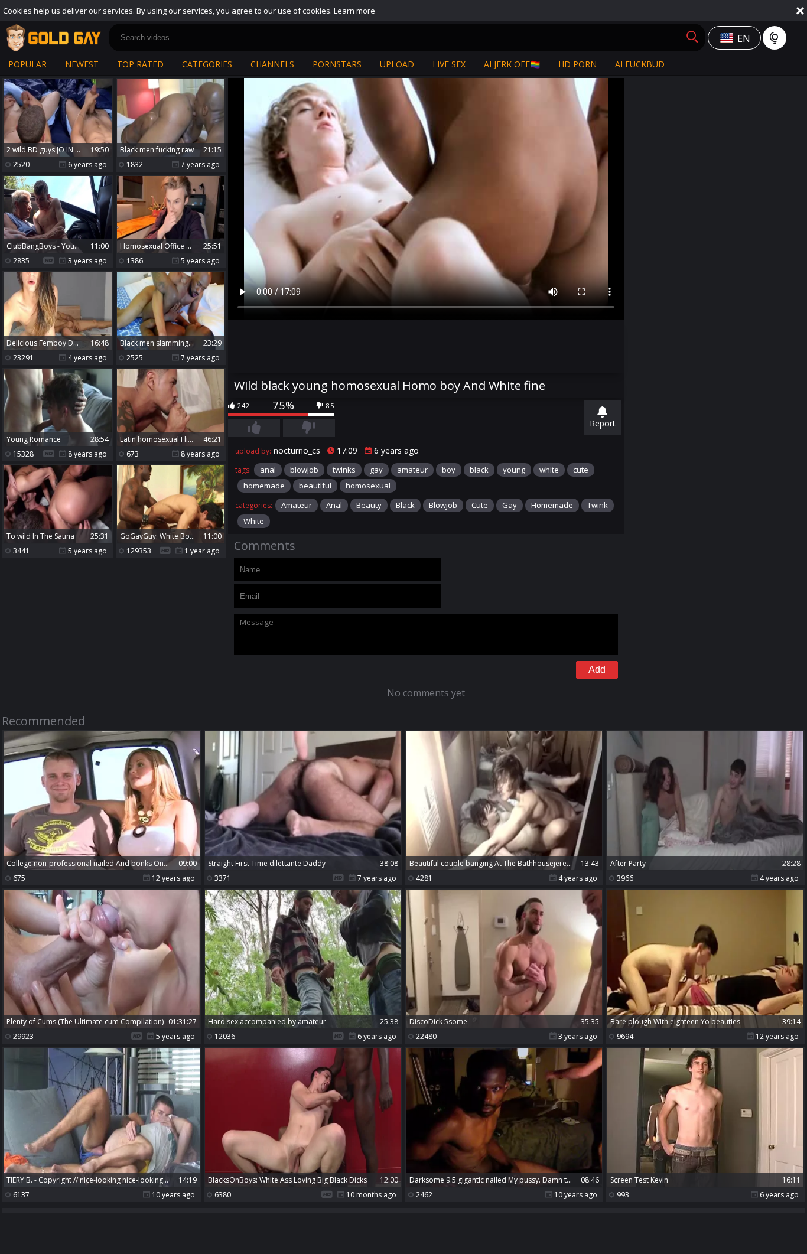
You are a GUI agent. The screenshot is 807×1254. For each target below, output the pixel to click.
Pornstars (337, 64)
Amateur (296, 505)
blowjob (304, 469)
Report (603, 423)
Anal (334, 505)
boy (448, 469)
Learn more (354, 10)
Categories (207, 64)
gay (376, 469)
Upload (397, 64)
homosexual (368, 485)
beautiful (315, 485)
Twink (597, 505)
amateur (412, 469)
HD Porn (577, 64)
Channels (272, 64)
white (549, 469)
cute (580, 469)
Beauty (369, 505)
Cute (479, 505)
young (514, 469)
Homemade (552, 505)
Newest (82, 64)
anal (268, 469)
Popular (27, 64)
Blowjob (443, 505)
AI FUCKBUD (640, 64)
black (479, 469)
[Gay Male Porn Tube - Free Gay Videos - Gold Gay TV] (53, 38)
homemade (264, 485)
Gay (509, 505)
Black (405, 505)
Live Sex (449, 64)
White (253, 521)
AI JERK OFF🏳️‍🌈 (512, 64)
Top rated (140, 64)
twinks (344, 469)
